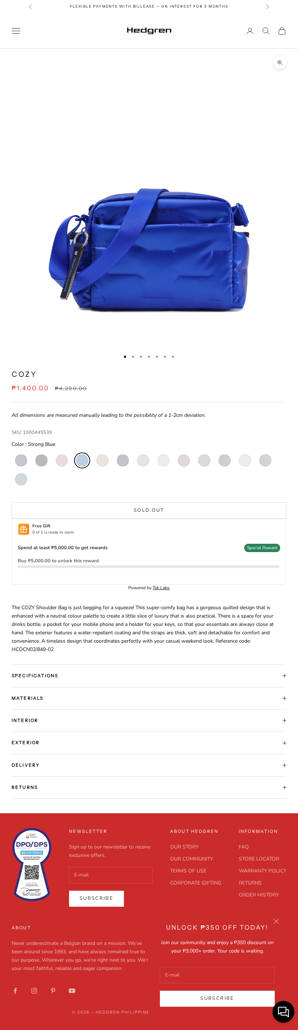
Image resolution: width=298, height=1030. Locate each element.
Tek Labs (161, 588)
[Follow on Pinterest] (53, 990)
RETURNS (250, 882)
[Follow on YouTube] (72, 990)
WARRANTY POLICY (262, 870)
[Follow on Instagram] (34, 990)
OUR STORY (184, 846)
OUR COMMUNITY (191, 858)
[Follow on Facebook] (15, 990)
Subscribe (217, 998)
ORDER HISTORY (259, 894)
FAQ (244, 846)
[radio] (20, 460)
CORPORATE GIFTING (195, 882)
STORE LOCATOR (259, 858)
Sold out (149, 510)
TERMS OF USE (188, 870)
